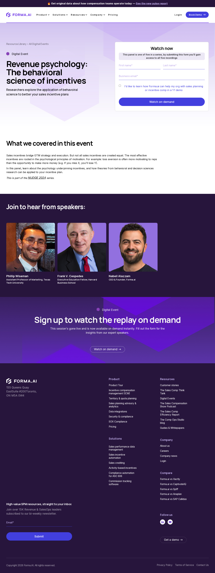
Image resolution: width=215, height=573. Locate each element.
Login (178, 14)
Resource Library (16, 44)
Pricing (113, 14)
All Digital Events (39, 44)
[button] (43, 15)
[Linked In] (162, 522)
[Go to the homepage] (21, 381)
